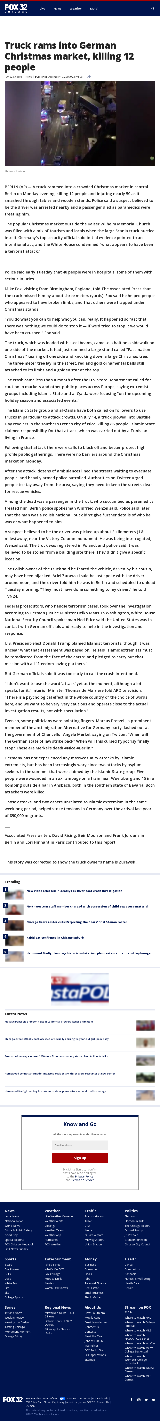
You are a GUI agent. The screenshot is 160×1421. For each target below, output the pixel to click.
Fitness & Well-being (137, 1278)
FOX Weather (53, 1244)
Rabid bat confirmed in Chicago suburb (55, 937)
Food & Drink (53, 1278)
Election (130, 1216)
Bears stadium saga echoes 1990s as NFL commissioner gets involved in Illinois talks (56, 1056)
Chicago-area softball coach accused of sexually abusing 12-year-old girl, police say (57, 1039)
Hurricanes (51, 1240)
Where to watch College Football (140, 1324)
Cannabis (130, 1274)
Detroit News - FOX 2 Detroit (58, 1322)
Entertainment (58, 1259)
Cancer (129, 1264)
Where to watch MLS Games (138, 1377)
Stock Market (93, 1297)
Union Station (93, 1244)
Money (91, 1259)
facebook (131, 1400)
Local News (12, 1216)
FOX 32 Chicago (13, 76)
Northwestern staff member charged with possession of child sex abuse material (87, 906)
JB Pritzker (131, 1235)
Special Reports (14, 1240)
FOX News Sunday (16, 1249)
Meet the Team (94, 1336)
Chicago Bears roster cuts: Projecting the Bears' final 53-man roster (77, 922)
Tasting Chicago (15, 1327)
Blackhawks (12, 1269)
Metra (88, 1230)
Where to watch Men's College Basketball (139, 1349)
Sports (10, 1259)
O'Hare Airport (94, 1235)
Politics (131, 1210)
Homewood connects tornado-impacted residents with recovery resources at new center (60, 1073)
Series (10, 1307)
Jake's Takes (52, 1264)
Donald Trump (134, 1230)
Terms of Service (82, 1180)
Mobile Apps (92, 1317)
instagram (139, 1400)
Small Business (94, 1292)
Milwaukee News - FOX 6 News (59, 1314)
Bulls (8, 1274)
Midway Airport (94, 1240)
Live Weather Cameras (59, 1216)
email (154, 1400)
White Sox (11, 1283)
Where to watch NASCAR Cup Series (137, 1336)
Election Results (135, 1221)
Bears (8, 1264)
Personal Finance (95, 1283)
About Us (93, 1307)
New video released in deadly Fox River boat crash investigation (74, 891)
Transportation (94, 1216)
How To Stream (95, 1313)
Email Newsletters (96, 1322)
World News (12, 1226)
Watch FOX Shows (56, 1288)
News (29, 76)
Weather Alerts (54, 1221)
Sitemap (90, 1359)
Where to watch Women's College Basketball (136, 1359)
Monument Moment (17, 1331)
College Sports (14, 1297)
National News (14, 1221)
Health (131, 1259)
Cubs (8, 1278)
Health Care (132, 1283)
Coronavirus (132, 1269)
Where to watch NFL (138, 1317)
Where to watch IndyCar (140, 1343)
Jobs (87, 1278)
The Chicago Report (137, 1226)
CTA (87, 1226)
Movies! (49, 1283)
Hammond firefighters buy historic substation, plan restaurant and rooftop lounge (88, 953)
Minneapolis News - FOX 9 (57, 1331)
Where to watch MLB (138, 1330)
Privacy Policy (84, 1176)
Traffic (90, 1210)
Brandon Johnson (136, 1240)
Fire (7, 1288)
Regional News (58, 1307)
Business (90, 1264)
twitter (146, 1400)
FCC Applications (95, 1355)
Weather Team (54, 1230)
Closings (50, 1226)
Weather (52, 1210)
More (94, 8)
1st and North (13, 1313)
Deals (88, 1274)
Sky (7, 1292)
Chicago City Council (137, 1244)
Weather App (53, 1235)
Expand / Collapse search (153, 8)
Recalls (129, 1288)
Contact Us (92, 1327)
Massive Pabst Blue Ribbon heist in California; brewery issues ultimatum (49, 1021)
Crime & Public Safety (18, 1230)
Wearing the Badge (17, 1322)
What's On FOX (54, 1269)
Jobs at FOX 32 (94, 1341)
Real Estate (92, 1288)
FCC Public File (94, 1350)
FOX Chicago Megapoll (19, 1244)
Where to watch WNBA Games (139, 1369)
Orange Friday (13, 1336)
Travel (88, 1221)
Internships (92, 1345)
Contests (90, 1331)
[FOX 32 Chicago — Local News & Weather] (17, 8)
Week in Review (14, 1317)
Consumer (91, 1269)
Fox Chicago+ (53, 1274)
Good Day (11, 1235)
